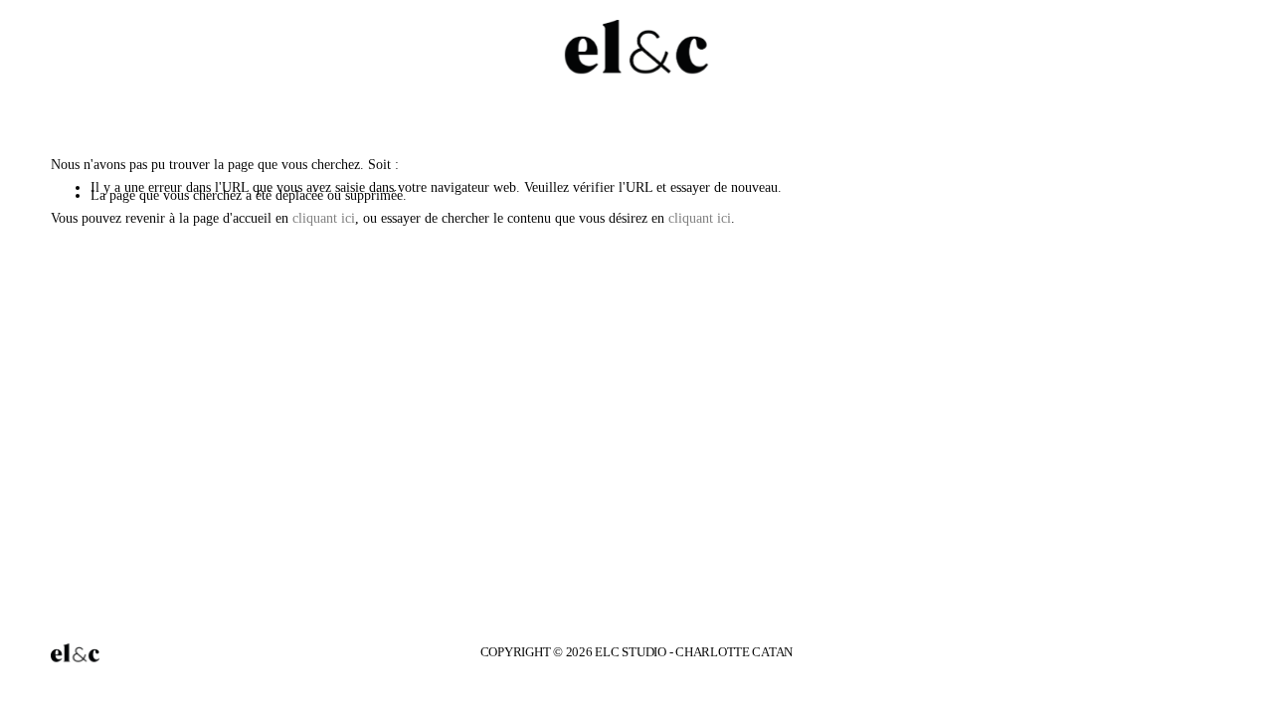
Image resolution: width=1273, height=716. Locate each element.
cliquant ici (323, 218)
